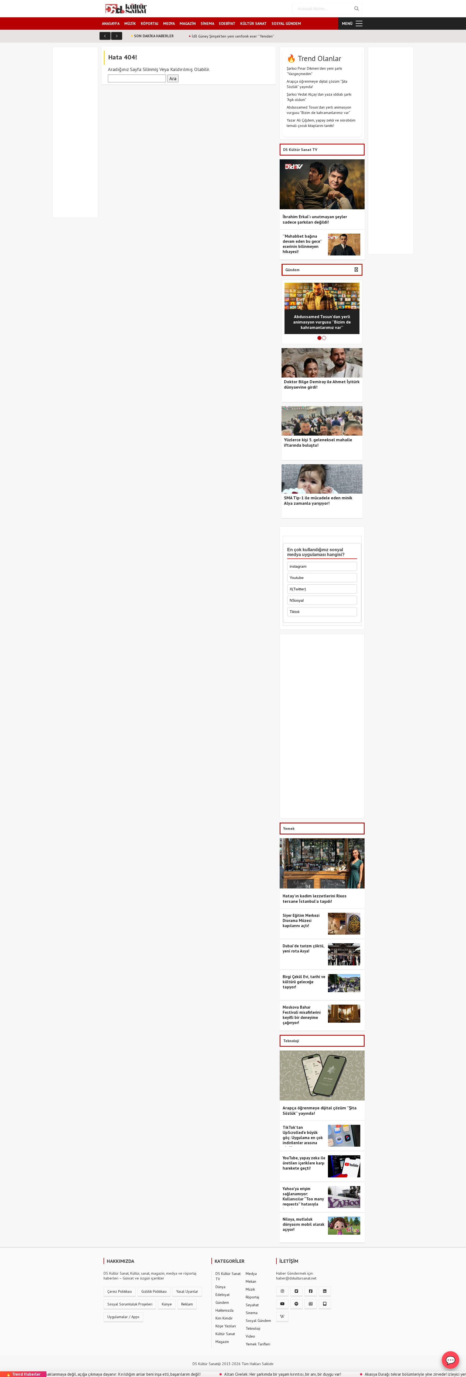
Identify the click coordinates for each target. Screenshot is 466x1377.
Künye (167, 1304)
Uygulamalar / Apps (123, 1316)
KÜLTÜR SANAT (253, 23)
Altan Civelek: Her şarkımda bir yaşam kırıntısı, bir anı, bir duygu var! (236, 1374)
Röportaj (252, 1297)
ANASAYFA (110, 23)
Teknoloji (253, 1328)
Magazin (222, 1341)
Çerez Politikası (119, 1291)
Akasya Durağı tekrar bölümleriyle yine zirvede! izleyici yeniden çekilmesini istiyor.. (389, 1374)
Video (250, 1336)
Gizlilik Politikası (154, 1291)
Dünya (220, 1286)
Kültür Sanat (225, 1333)
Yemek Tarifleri (258, 1344)
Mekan (251, 1281)
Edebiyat (222, 1294)
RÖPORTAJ (149, 23)
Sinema (252, 1312)
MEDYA (169, 23)
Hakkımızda (224, 1310)
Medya (251, 1273)
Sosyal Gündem (258, 1320)
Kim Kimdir (224, 1318)
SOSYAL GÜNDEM (286, 23)
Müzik (250, 1289)
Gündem (222, 1302)
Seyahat (252, 1304)
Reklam (187, 1304)
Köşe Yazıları (225, 1326)
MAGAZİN (188, 23)
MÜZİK (130, 23)
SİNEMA (207, 23)
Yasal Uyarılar (187, 1291)
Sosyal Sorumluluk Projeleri (129, 1304)
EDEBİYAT (227, 23)
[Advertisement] (77, 135)
